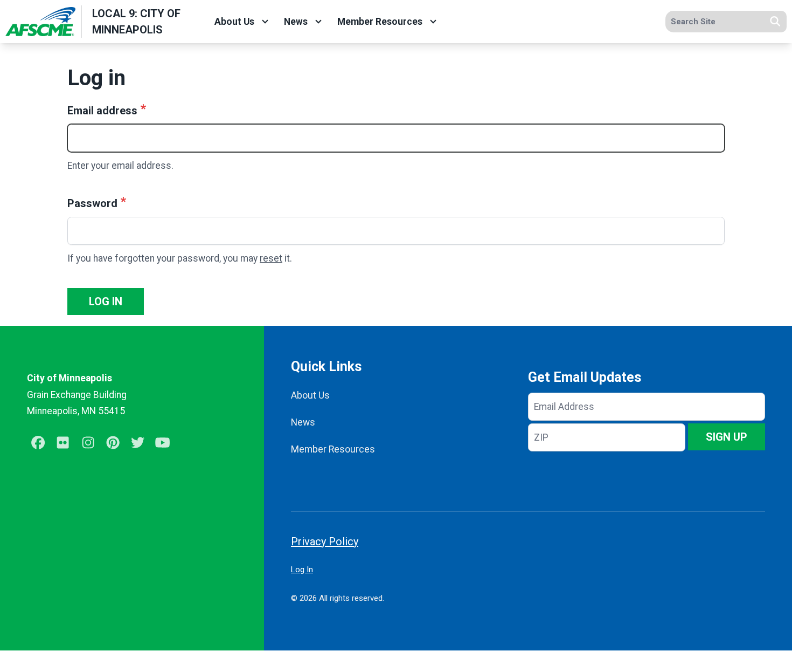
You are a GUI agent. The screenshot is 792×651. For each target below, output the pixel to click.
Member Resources (379, 21)
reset (271, 258)
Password (92, 203)
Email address (102, 110)
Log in (105, 301)
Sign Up (726, 436)
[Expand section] (265, 21)
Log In (302, 569)
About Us (234, 21)
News (296, 21)
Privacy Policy (324, 541)
